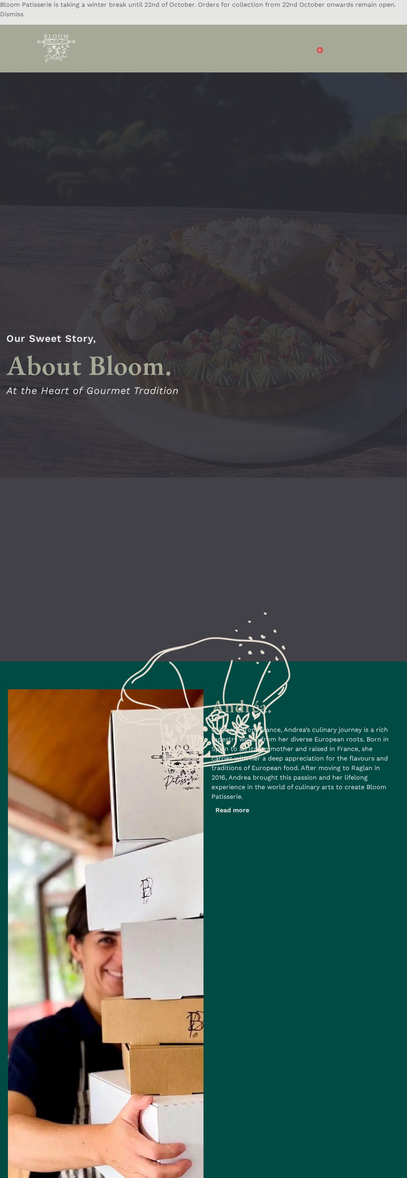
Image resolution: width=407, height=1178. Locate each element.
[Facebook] (356, 42)
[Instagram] (356, 55)
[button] (193, 49)
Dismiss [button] (11, 14)
